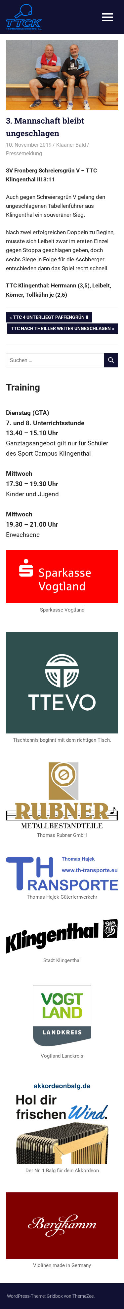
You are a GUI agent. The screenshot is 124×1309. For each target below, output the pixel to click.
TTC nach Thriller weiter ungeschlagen (61, 329)
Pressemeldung (24, 153)
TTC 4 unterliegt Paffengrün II (50, 318)
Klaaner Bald (71, 145)
